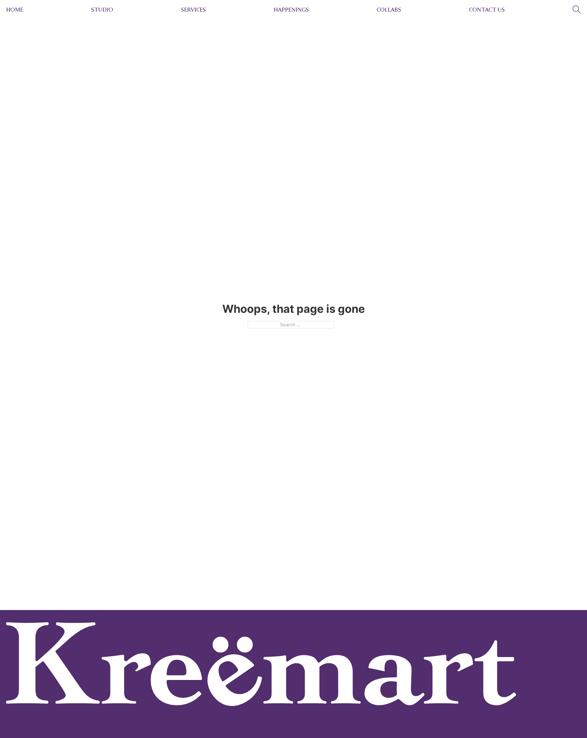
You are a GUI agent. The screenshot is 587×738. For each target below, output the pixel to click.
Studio (102, 9)
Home (14, 9)
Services (193, 9)
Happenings (291, 9)
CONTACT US (487, 9)
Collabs (389, 9)
